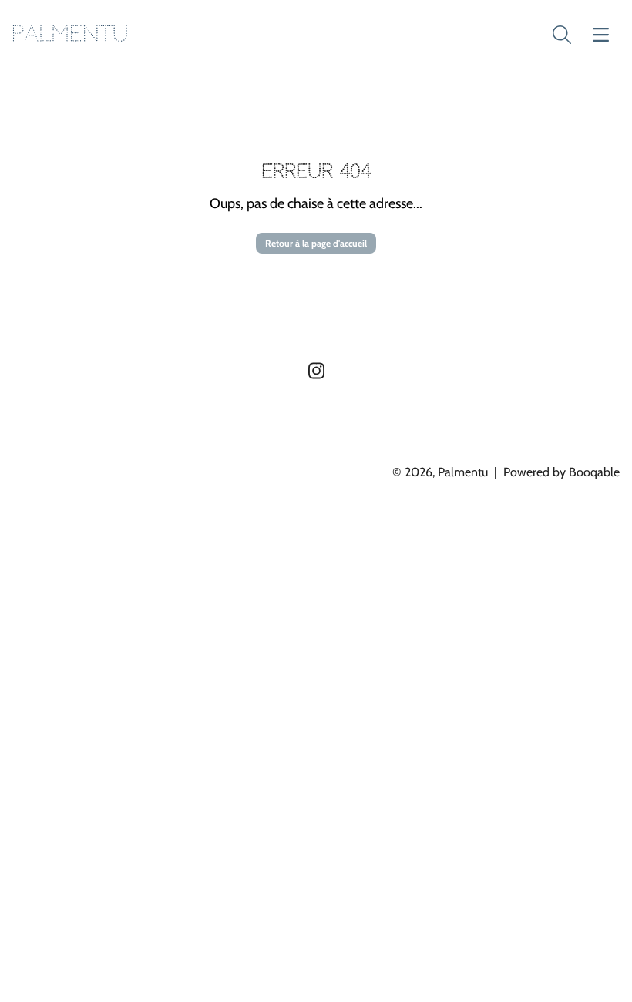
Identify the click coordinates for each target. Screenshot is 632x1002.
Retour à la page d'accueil (316, 243)
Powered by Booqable (561, 472)
